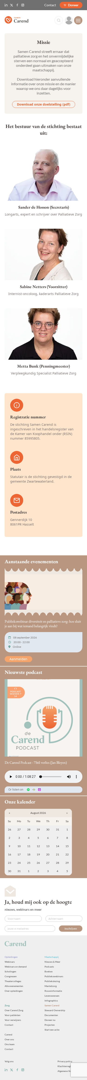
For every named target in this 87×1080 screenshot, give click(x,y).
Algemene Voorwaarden (70, 1071)
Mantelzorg (51, 986)
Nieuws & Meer (52, 961)
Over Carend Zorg (14, 1010)
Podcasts (49, 966)
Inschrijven (70, 928)
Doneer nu (50, 1020)
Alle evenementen (14, 986)
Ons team (9, 1044)
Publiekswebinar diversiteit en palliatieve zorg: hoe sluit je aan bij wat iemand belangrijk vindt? (43, 623)
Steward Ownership (55, 1010)
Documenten (51, 1015)
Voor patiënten (12, 1015)
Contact (50, 5)
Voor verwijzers (13, 1020)
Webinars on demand (16, 966)
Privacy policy (65, 1061)
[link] (69, 20)
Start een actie (52, 1029)
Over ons (9, 1039)
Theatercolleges (13, 981)
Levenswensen (52, 995)
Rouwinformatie (53, 990)
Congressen (11, 976)
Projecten (50, 1024)
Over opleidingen (14, 990)
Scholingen (10, 971)
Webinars (10, 961)
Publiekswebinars (54, 976)
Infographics (51, 1000)
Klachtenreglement (67, 1066)
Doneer (73, 5)
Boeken (49, 971)
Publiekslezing (52, 981)
